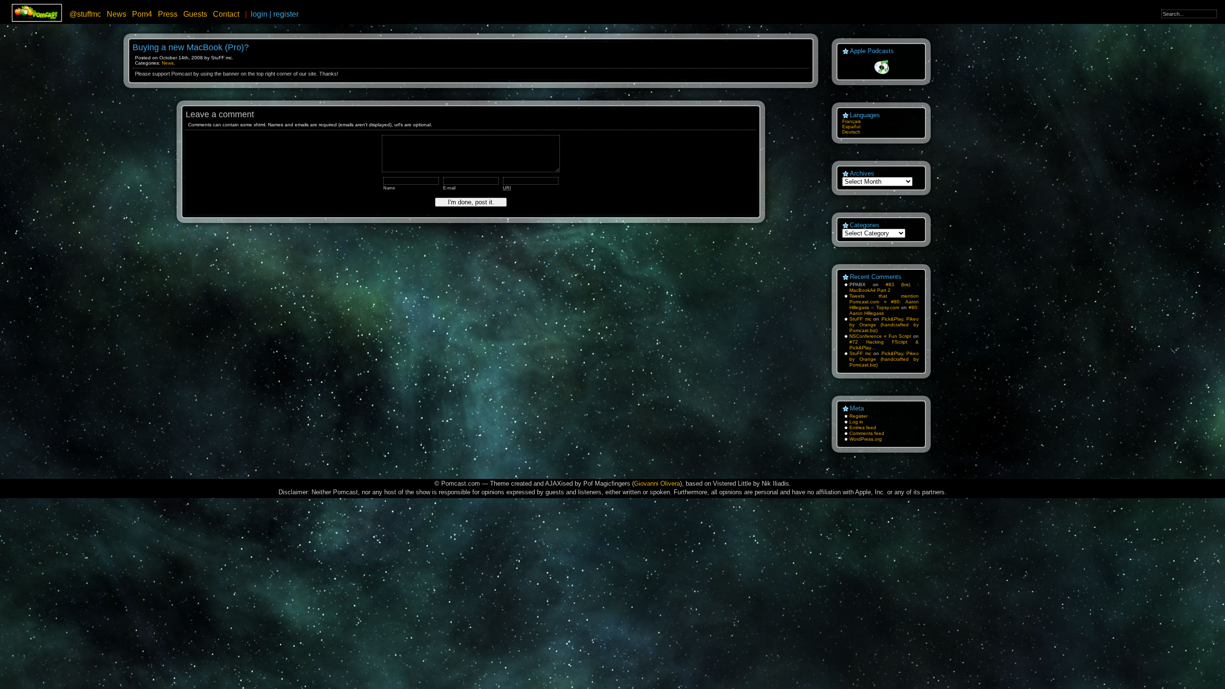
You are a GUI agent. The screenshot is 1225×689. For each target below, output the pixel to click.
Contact (226, 14)
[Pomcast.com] (37, 20)
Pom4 (142, 14)
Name (389, 188)
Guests (195, 14)
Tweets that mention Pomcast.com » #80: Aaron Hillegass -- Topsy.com (884, 301)
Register (858, 416)
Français (851, 121)
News (116, 14)
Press (168, 14)
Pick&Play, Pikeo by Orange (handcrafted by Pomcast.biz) (884, 324)
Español (851, 126)
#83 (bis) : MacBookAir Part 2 (884, 287)
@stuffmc (85, 14)
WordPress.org (865, 439)
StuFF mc (860, 319)
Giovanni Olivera (657, 483)
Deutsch (851, 131)
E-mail (449, 188)
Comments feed (866, 433)
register (286, 14)
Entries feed (862, 427)
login (259, 14)
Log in (856, 421)
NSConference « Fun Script (880, 336)
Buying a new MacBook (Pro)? (191, 47)
